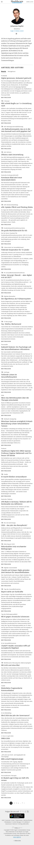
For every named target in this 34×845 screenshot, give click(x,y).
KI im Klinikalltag (6, 713)
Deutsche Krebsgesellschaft (9, 175)
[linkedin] (27, 811)
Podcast (3, 448)
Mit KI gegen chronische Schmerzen (15, 617)
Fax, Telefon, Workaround (11, 324)
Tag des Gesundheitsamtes (12, 589)
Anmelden (29, 2)
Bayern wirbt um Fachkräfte (12, 592)
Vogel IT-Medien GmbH (17, 31)
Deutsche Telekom (6, 499)
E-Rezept (6, 101)
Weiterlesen (6, 97)
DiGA (2, 395)
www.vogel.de (17, 837)
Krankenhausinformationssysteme (14, 228)
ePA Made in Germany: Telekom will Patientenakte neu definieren (16, 503)
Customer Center (10, 820)
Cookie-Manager (17, 822)
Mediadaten (8, 822)
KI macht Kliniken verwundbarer (14, 477)
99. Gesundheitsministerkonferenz (14, 272)
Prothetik (4, 76)
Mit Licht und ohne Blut (10, 665)
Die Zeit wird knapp (10, 523)
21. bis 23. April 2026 (7, 736)
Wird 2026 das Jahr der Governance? (15, 715)
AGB (3, 820)
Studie (6, 474)
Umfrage (6, 372)
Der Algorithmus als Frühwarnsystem (16, 299)
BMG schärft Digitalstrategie (12, 759)
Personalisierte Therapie (8, 775)
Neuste (3, 71)
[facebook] (20, 811)
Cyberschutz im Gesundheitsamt (14, 247)
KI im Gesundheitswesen (8, 643)
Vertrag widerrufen (23, 824)
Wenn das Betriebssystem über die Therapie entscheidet (15, 399)
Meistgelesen (11, 71)
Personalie (4, 344)
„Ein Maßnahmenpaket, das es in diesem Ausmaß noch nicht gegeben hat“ (16, 130)
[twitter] (22, 812)
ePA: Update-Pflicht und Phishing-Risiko (17, 207)
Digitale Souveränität (10, 568)
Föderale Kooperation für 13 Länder (15, 250)
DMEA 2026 (5, 738)
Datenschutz (19, 820)
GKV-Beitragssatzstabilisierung (13, 126)
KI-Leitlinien (25, 822)
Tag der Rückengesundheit (9, 614)
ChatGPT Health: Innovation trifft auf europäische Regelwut (15, 647)
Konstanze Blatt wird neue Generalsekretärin (11, 179)
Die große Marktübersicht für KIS (14, 231)
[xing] (25, 812)
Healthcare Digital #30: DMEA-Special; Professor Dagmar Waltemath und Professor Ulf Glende (16, 453)
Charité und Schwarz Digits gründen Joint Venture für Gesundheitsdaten (15, 571)
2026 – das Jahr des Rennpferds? (14, 525)
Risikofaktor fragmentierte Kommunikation (11, 689)
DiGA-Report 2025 (9, 544)
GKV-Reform (7, 152)
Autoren (15, 824)
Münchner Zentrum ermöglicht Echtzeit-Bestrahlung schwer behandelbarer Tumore (17, 423)
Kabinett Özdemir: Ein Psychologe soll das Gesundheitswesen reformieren (16, 348)
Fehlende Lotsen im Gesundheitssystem (9, 376)
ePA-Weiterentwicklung (11, 205)
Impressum (8, 824)
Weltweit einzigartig (10, 419)
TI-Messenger (8, 321)
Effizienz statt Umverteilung (12, 155)
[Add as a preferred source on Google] (17, 816)
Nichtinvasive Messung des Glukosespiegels (17, 663)
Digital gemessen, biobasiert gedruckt (16, 78)
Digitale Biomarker (9, 296)
